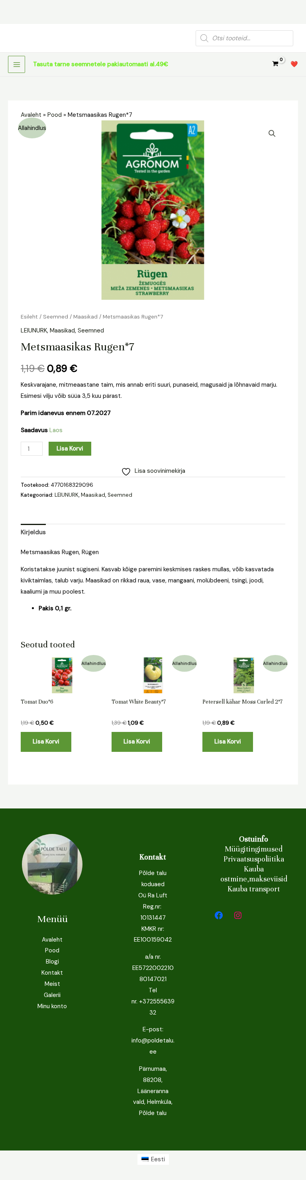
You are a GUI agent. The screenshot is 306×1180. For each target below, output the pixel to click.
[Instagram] (238, 915)
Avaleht (31, 115)
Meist (52, 984)
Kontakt (52, 973)
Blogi (52, 962)
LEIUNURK (34, 330)
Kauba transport (254, 888)
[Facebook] (219, 915)
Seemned (55, 316)
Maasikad (85, 316)
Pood (54, 115)
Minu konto (52, 1006)
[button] (272, 133)
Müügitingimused (253, 849)
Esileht (29, 316)
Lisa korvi (70, 448)
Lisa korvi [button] (46, 741)
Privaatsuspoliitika (254, 858)
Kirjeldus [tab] (33, 532)
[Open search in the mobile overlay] (244, 38)
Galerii (52, 995)
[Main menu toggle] (16, 64)
